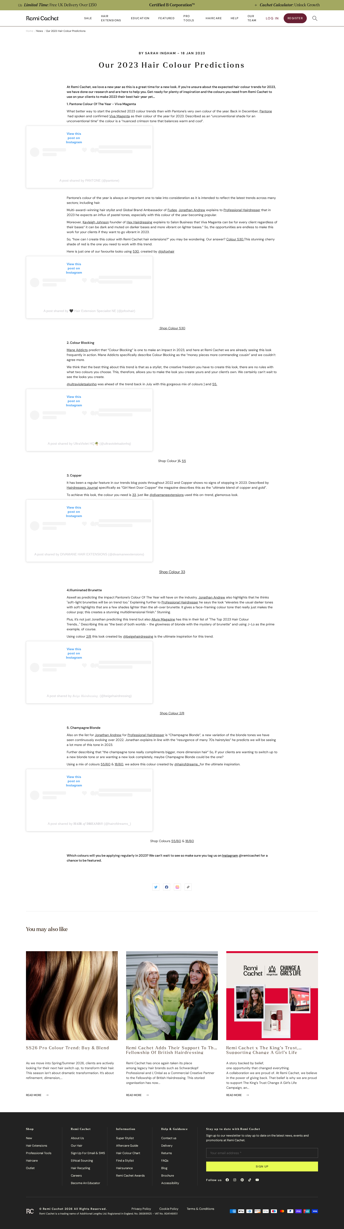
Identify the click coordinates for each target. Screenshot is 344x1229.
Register (295, 18)
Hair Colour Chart (128, 1153)
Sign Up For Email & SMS (88, 1153)
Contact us (168, 1138)
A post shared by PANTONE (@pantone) (89, 180)
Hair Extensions (36, 1146)
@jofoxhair (166, 251)
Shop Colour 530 (172, 328)
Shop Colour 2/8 (172, 713)
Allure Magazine (163, 619)
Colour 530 (234, 239)
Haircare (32, 1161)
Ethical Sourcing (82, 1161)
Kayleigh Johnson (96, 222)
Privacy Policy (141, 1209)
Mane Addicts (77, 350)
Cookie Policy (168, 1209)
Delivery (166, 1146)
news (39, 31)
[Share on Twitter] (155, 887)
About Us (77, 1138)
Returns (166, 1153)
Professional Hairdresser (241, 210)
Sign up (262, 1166)
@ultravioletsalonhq (82, 384)
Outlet (30, 1168)
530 (136, 251)
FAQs (164, 1161)
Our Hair (76, 1146)
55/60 (105, 764)
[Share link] (188, 887)
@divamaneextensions (167, 495)
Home (29, 31)
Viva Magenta (119, 116)
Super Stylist (125, 1138)
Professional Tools (38, 1153)
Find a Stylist (125, 1161)
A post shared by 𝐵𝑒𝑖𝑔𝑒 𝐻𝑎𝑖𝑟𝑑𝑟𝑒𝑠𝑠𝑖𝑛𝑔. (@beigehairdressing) (89, 696)
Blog (164, 1168)
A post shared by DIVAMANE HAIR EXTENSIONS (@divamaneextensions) (89, 554)
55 (214, 384)
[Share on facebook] (166, 887)
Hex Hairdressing (139, 222)
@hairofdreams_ (187, 764)
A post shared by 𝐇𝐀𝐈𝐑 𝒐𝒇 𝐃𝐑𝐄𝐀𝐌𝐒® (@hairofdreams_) (89, 823)
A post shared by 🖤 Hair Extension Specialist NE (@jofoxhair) (89, 311)
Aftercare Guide (127, 1146)
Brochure (167, 1176)
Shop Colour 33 (172, 571)
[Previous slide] (8, 5)
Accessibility (170, 1183)
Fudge (172, 210)
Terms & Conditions (200, 1209)
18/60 (119, 764)
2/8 (88, 636)
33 (134, 495)
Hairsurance (124, 1168)
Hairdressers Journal (82, 487)
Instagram (230, 855)
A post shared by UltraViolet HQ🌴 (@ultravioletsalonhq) (89, 443)
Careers (76, 1176)
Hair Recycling (80, 1168)
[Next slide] (335, 5)
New (29, 1138)
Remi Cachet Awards (130, 1176)
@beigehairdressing (138, 636)
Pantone (266, 111)
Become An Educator (85, 1183)
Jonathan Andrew (192, 210)
